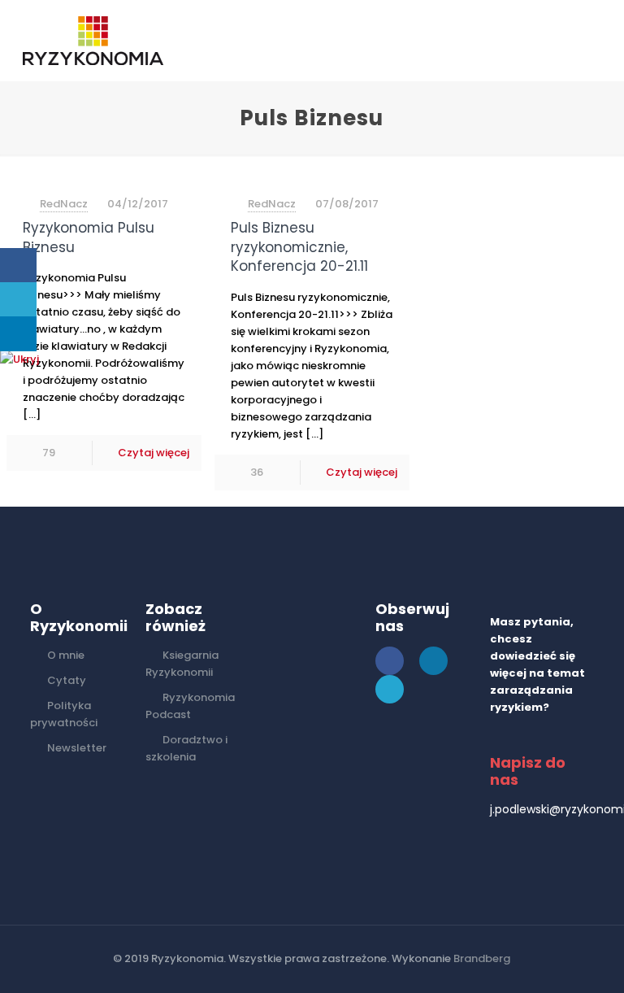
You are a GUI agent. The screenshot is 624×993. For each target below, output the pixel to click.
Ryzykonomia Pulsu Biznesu (88, 237)
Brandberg (481, 958)
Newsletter (76, 748)
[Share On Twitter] (18, 299)
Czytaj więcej (153, 452)
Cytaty (66, 680)
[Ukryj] (19, 359)
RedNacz (64, 203)
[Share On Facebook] (18, 265)
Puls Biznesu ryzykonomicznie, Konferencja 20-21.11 (299, 247)
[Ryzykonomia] (93, 40)
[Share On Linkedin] (18, 333)
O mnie (65, 655)
